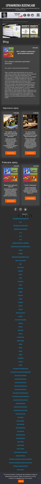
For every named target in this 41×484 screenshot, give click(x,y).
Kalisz (20, 365)
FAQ (20, 222)
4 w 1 (20, 239)
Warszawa (20, 281)
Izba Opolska (20, 431)
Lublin (20, 284)
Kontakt (21, 253)
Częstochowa (20, 337)
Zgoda (21, 481)
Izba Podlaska (20, 424)
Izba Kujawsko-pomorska (20, 452)
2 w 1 (20, 232)
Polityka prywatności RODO (20, 466)
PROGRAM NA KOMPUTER (20, 225)
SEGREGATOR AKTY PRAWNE (20, 243)
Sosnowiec (20, 330)
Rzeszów (20, 288)
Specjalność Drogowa (20, 379)
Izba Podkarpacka (20, 427)
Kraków (21, 291)
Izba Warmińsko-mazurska (20, 410)
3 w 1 (20, 236)
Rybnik (20, 351)
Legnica (20, 361)
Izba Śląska (21, 417)
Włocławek (20, 358)
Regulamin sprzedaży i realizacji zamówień (20, 459)
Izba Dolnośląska (20, 455)
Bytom (20, 347)
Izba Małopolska (20, 438)
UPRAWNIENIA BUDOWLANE (20, 218)
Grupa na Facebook (20, 260)
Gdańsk (20, 316)
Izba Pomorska (20, 420)
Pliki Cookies (20, 469)
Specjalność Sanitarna (20, 375)
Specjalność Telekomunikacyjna (20, 396)
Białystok (20, 271)
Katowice (20, 295)
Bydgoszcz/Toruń (20, 312)
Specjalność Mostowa (20, 382)
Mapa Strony (20, 267)
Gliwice (20, 333)
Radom (20, 326)
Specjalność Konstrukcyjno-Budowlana (20, 372)
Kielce (20, 274)
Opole (20, 298)
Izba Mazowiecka (20, 434)
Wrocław (20, 302)
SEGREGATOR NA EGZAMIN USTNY (20, 246)
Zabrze (20, 344)
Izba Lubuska (20, 445)
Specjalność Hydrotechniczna (20, 393)
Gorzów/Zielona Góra (20, 319)
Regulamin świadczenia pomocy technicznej (20, 462)
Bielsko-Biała (20, 340)
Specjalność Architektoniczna (20, 368)
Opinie (20, 250)
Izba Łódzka (20, 441)
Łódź (20, 278)
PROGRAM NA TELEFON (20, 229)
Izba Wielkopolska (20, 403)
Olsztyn (20, 305)
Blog (20, 264)
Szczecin (20, 323)
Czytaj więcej (10, 153)
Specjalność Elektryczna (20, 386)
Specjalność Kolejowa (20, 389)
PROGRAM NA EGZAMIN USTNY (20, 257)
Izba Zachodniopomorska (20, 406)
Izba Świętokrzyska (20, 413)
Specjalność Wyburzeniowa (20, 400)
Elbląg (20, 354)
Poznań (20, 309)
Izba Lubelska (20, 448)
